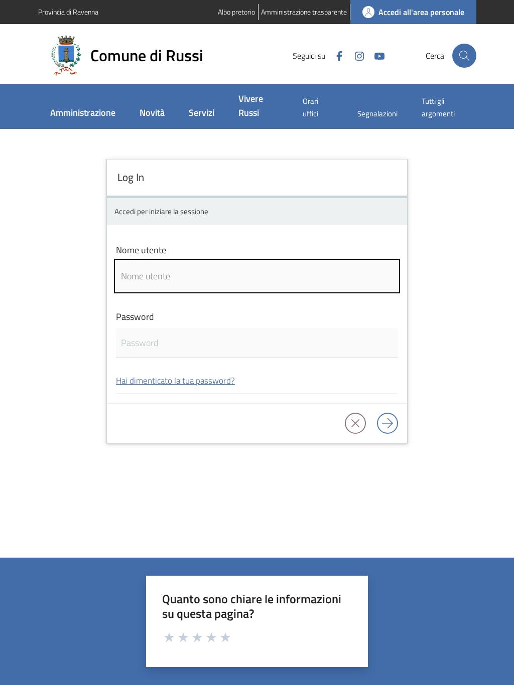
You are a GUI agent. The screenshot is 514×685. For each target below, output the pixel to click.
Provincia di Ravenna (68, 12)
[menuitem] (82, 113)
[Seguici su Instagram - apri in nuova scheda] (355, 55)
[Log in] (387, 423)
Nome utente (141, 250)
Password (135, 316)
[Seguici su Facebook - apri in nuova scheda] (335, 55)
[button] (464, 56)
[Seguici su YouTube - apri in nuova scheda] (375, 55)
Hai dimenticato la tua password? (175, 380)
